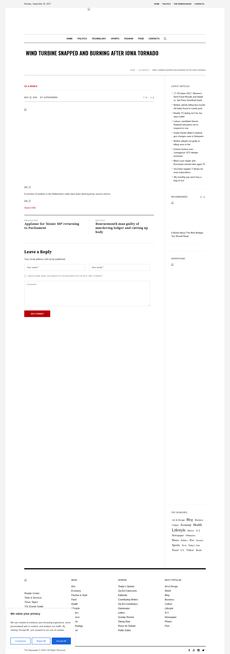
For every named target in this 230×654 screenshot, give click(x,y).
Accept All (61, 641)
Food (73, 599)
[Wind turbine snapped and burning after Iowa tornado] (89, 144)
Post (192, 540)
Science (199, 540)
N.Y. (198, 530)
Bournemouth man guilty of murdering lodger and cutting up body (121, 228)
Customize (20, 641)
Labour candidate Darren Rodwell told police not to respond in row (186, 124)
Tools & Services (33, 597)
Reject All (41, 641)
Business (199, 519)
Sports (176, 545)
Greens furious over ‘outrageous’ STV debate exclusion (186, 152)
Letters (121, 612)
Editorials (122, 595)
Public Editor (124, 630)
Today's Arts (194, 545)
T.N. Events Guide (33, 606)
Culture (175, 525)
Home (132, 70)
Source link (30, 207)
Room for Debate (126, 626)
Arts (73, 586)
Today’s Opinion (126, 586)
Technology (77, 626)
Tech (184, 545)
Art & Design (178, 519)
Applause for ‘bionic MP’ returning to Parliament (51, 226)
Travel (175, 550)
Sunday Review (126, 617)
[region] (40, 628)
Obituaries (190, 535)
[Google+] (194, 650)
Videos (190, 550)
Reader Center (31, 593)
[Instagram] (198, 650)
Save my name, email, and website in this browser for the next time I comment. (65, 276)
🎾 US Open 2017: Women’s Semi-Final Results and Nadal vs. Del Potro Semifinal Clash (188, 96)
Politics (184, 540)
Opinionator (124, 608)
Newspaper (178, 535)
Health (197, 524)
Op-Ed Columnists (127, 590)
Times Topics (31, 602)
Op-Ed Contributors (128, 604)
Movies (190, 530)
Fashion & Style (79, 595)
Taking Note (124, 621)
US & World (143, 70)
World (198, 550)
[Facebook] (189, 650)
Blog (190, 519)
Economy (186, 525)
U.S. (182, 550)
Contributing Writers (128, 599)
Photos (175, 540)
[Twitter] (203, 650)
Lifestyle (179, 529)
